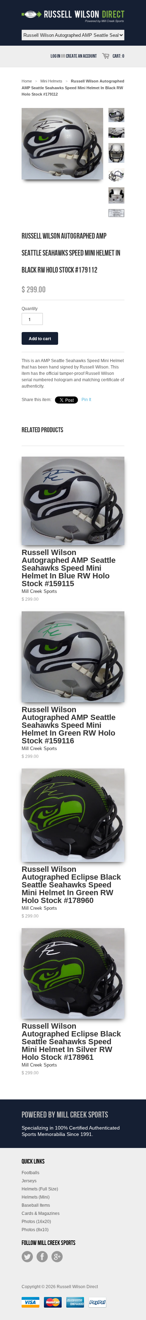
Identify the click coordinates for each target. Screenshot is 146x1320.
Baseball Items (36, 1205)
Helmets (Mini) (36, 1197)
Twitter (27, 1256)
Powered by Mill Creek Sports (65, 1115)
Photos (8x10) (35, 1229)
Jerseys (29, 1180)
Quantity (30, 308)
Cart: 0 (118, 56)
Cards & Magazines (41, 1213)
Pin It (86, 399)
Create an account (81, 56)
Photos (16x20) (36, 1221)
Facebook (42, 1256)
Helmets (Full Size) (40, 1189)
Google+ (57, 1256)
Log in (55, 56)
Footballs (30, 1172)
